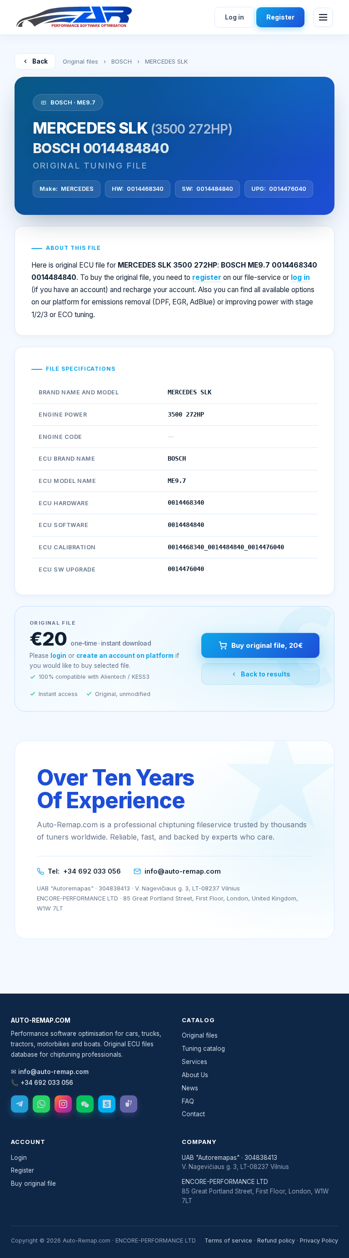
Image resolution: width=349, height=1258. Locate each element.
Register (280, 17)
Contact (193, 1114)
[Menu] (323, 17)
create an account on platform (125, 655)
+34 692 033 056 (92, 871)
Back (40, 61)
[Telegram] (19, 1104)
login (58, 655)
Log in (234, 17)
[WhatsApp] (41, 1104)
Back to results (265, 674)
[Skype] (106, 1104)
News (190, 1088)
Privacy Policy (319, 1240)
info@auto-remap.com (183, 871)
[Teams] (128, 1104)
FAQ (188, 1101)
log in (300, 277)
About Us (195, 1075)
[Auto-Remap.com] (74, 17)
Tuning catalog (203, 1048)
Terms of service (228, 1240)
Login (19, 1157)
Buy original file (33, 1183)
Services (194, 1061)
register (206, 277)
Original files (80, 61)
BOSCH (121, 61)
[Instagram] (63, 1104)
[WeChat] (85, 1104)
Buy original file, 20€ (267, 645)
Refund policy (276, 1240)
